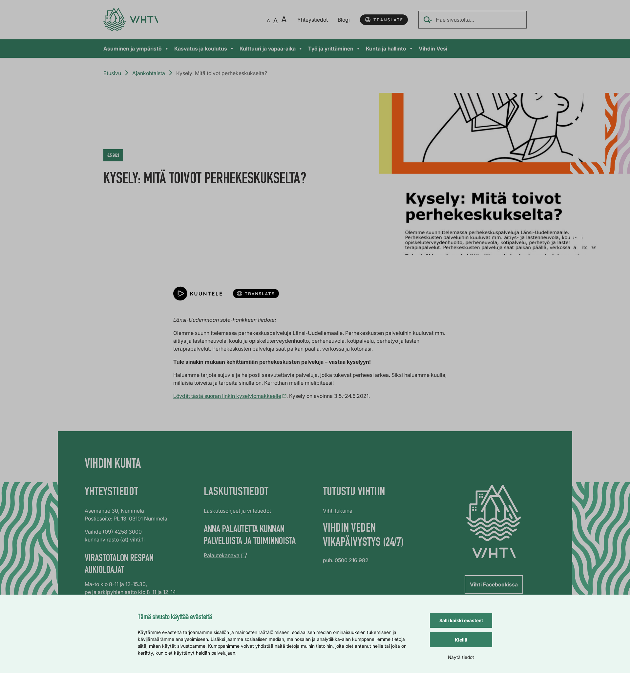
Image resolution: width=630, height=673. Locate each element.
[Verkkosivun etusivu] (130, 19)
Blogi (344, 19)
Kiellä (461, 639)
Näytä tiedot (461, 657)
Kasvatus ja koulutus (200, 48)
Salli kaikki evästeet (461, 620)
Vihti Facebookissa (494, 584)
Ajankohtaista (148, 73)
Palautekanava (222, 555)
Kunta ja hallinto (386, 48)
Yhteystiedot (312, 19)
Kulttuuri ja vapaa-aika (268, 48)
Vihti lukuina (337, 510)
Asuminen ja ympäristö (132, 48)
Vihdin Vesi (433, 48)
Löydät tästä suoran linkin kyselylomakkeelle (227, 396)
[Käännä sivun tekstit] (384, 19)
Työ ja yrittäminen (330, 48)
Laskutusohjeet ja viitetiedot (237, 510)
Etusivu (112, 73)
